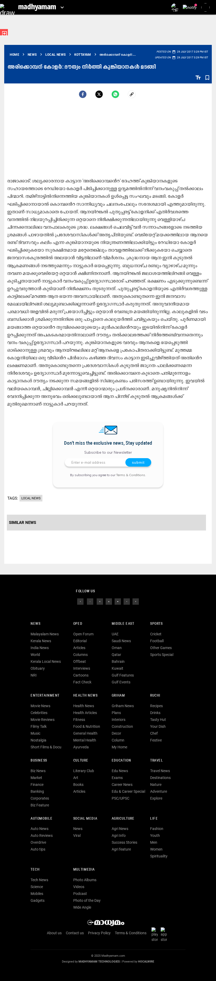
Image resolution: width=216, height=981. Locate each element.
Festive (156, 740)
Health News (85, 696)
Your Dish (158, 726)
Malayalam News (45, 634)
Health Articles (85, 713)
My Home (119, 747)
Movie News (40, 706)
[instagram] (99, 601)
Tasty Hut (158, 719)
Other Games (161, 648)
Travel (156, 761)
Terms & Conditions (130, 475)
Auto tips (38, 849)
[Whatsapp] (115, 94)
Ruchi (155, 696)
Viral (77, 835)
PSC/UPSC (120, 798)
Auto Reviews (42, 835)
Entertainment (45, 696)
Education (121, 761)
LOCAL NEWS (31, 498)
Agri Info (119, 835)
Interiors (118, 719)
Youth (155, 835)
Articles (79, 648)
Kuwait (117, 668)
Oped (77, 624)
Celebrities (39, 713)
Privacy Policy (99, 933)
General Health (85, 733)
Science (37, 887)
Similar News (22, 522)
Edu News (120, 771)
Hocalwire (146, 961)
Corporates (40, 798)
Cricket (155, 634)
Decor (116, 733)
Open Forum (83, 634)
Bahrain (118, 661)
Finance (37, 784)
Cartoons (81, 675)
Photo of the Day (87, 900)
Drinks (155, 713)
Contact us (75, 933)
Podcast (80, 893)
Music (35, 733)
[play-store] (155, 934)
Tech (35, 870)
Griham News (123, 706)
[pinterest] (135, 601)
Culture (80, 761)
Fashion (156, 829)
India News (40, 648)
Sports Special (161, 655)
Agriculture (123, 819)
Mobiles (37, 893)
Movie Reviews (43, 719)
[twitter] (90, 601)
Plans (116, 713)
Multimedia (84, 870)
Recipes (156, 706)
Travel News (160, 771)
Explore (156, 798)
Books (78, 784)
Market (36, 778)
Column (118, 740)
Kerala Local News (46, 661)
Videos (78, 887)
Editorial (80, 641)
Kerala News (41, 641)
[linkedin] (108, 601)
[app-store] (165, 934)
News (35, 624)
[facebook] (83, 94)
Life (154, 819)
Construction (122, 726)
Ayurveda (81, 747)
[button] (7, 7)
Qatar (116, 655)
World (35, 655)
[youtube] (117, 601)
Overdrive (38, 842)
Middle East (123, 624)
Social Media (85, 819)
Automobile (41, 819)
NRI (34, 675)
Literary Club (83, 771)
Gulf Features (123, 675)
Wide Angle (82, 907)
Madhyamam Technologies (99, 961)
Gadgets (38, 900)
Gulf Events (121, 682)
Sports (156, 624)
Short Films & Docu (46, 747)
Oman (117, 648)
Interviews (81, 668)
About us (54, 933)
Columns (80, 655)
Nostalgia (38, 740)
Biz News (38, 771)
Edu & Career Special (128, 791)
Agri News (120, 829)
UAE (115, 634)
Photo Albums (84, 880)
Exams (117, 778)
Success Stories (124, 842)
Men (153, 842)
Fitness (79, 719)
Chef (154, 733)
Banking (37, 791)
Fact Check (82, 682)
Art (75, 778)
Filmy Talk (39, 726)
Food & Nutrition (86, 726)
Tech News (39, 880)
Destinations (160, 778)
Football (157, 641)
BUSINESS (39, 761)
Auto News (39, 829)
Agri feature (121, 849)
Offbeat (79, 661)
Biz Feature (40, 805)
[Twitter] (99, 94)
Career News (122, 784)
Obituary (38, 668)
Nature (155, 784)
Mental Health (84, 740)
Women (156, 849)
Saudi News (121, 641)
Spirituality (159, 856)
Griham (118, 696)
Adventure (158, 791)
